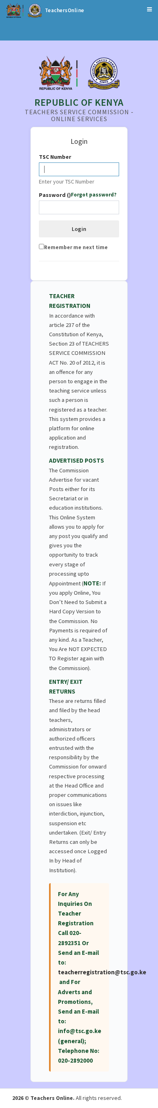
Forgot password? (94, 195)
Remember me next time (76, 247)
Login (79, 229)
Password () (78, 195)
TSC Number (55, 157)
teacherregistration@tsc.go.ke (102, 972)
